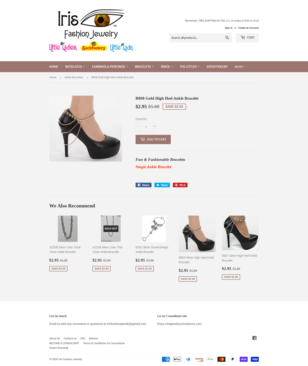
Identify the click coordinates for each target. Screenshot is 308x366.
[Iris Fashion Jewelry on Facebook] (254, 338)
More (239, 66)
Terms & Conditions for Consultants (104, 343)
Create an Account (248, 27)
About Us (54, 338)
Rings (165, 66)
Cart (250, 37)
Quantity (141, 119)
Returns (93, 338)
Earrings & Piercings (109, 66)
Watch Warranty (58, 347)
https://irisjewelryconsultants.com (179, 324)
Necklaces (74, 66)
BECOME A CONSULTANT (64, 343)
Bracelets (143, 66)
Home (53, 66)
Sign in (229, 27)
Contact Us (70, 338)
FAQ (82, 338)
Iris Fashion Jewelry (70, 359)
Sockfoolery (217, 66)
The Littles (188, 66)
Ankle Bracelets (74, 77)
